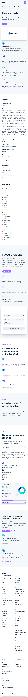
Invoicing (4, 604)
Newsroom (17, 662)
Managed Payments (6, 609)
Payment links (5, 611)
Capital (3, 587)
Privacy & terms (5, 669)
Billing (3, 586)
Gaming (16, 609)
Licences (4, 675)
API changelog (18, 648)
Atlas (3, 582)
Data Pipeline (5, 597)
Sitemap (4, 677)
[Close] (25, 690)
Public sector (18, 623)
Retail (16, 625)
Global (3, 105)
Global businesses (19, 593)
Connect (4, 593)
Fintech (16, 608)
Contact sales (14, 530)
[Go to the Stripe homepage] (3, 573)
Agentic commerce (19, 584)
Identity (4, 602)
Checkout (18, 86)
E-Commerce (18, 587)
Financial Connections (7, 600)
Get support (5, 685)
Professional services (20, 622)
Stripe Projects (18, 652)
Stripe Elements (6, 546)
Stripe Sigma (5, 620)
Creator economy (19, 606)
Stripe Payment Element (8, 365)
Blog (3, 662)
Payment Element (10, 86)
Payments (4, 613)
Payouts (4, 615)
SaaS (16, 602)
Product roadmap (19, 659)
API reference (18, 644)
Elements (4, 598)
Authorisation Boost (6, 584)
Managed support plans (7, 687)
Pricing (10, 23)
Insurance (17, 615)
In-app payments (19, 595)
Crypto (3, 595)
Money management (19, 598)
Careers (17, 661)
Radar (3, 617)
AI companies (18, 604)
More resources (5, 680)
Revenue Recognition (7, 618)
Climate (4, 591)
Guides (3, 659)
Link (3, 608)
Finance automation (19, 591)
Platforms (17, 600)
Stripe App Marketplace (20, 632)
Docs (4, 23)
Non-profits (17, 620)
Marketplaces (18, 597)
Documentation (18, 643)
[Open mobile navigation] (25, 2)
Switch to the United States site (9, 693)
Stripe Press (18, 664)
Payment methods (7, 7)
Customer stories (6, 661)
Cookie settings (5, 678)
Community (4, 664)
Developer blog (18, 654)
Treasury (4, 626)
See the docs (6, 271)
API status (17, 646)
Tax (3, 622)
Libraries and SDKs (19, 650)
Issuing (3, 606)
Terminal (4, 624)
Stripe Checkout (6, 561)
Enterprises (17, 580)
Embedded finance (19, 589)
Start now (5, 530)
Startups (17, 582)
